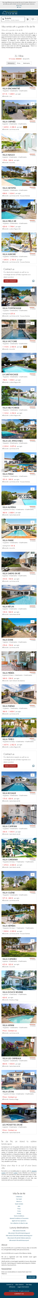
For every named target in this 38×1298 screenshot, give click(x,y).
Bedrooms (26, 63)
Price (19, 63)
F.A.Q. (19, 1211)
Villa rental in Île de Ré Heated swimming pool (19, 1235)
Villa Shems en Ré (11, 573)
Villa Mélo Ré (9, 221)
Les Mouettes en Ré (13, 1125)
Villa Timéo (8, 739)
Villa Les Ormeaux (12, 1058)
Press (19, 1209)
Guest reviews (19, 1204)
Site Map (29, 1284)
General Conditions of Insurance (19, 1218)
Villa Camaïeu (10, 959)
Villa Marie (8, 540)
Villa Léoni (8, 1092)
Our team (19, 1199)
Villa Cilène (9, 893)
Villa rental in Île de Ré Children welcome (19, 1238)
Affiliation (12, 1287)
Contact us (19, 1294)
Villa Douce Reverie (13, 992)
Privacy (19, 1213)
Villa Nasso (9, 155)
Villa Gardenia (10, 859)
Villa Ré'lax (8, 606)
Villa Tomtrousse (12, 308)
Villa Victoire (10, 341)
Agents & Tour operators (19, 1221)
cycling (15, 1173)
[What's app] (32, 281)
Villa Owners (19, 1284)
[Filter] (28, 19)
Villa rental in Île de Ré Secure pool (19, 1240)
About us (19, 1201)
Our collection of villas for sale (19, 1223)
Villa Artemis (9, 188)
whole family (25, 46)
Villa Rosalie (9, 793)
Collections (19, 1196)
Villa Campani (10, 826)
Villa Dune (8, 640)
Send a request (10, 281)
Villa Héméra (9, 926)
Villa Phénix (9, 706)
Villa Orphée (9, 122)
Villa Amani (8, 1025)
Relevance (11, 63)
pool (2, 37)
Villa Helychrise (11, 408)
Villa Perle (8, 474)
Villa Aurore (9, 254)
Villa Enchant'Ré (11, 88)
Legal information (23, 1287)
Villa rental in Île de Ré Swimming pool (19, 1233)
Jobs (19, 1206)
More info (19, 5)
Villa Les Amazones (13, 441)
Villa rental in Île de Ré (19, 1231)
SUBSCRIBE (31, 1277)
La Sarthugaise (10, 374)
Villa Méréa (8, 673)
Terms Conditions (19, 1216)
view (34, 35)
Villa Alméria (9, 507)
